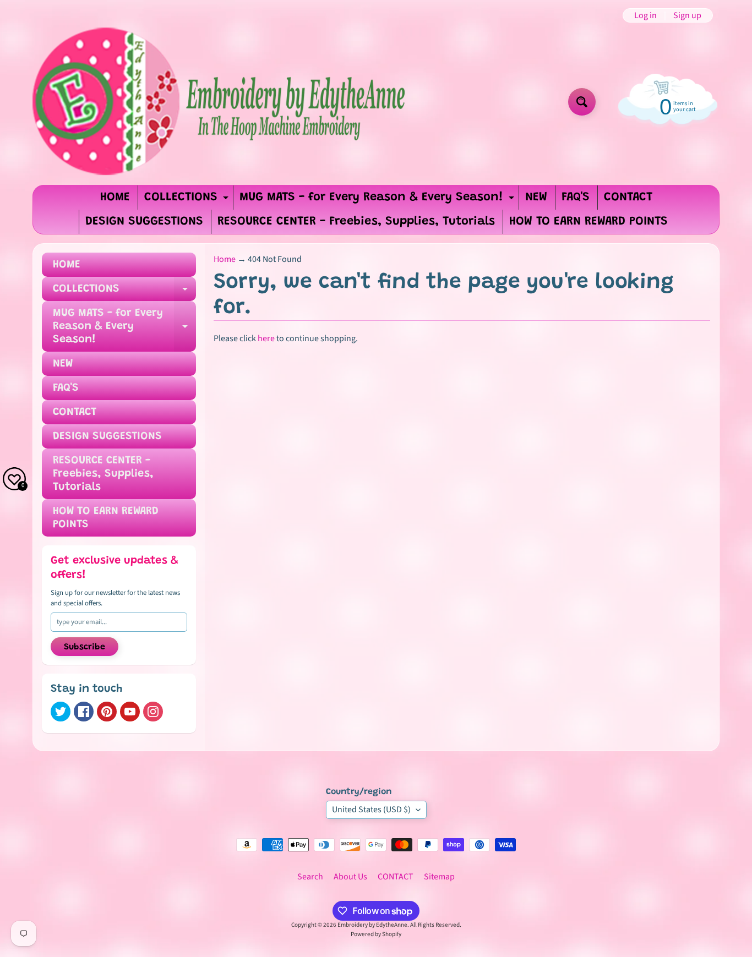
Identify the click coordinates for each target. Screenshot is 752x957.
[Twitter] (60, 711)
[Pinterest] (107, 711)
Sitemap (439, 877)
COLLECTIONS (187, 201)
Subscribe (84, 647)
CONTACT (628, 198)
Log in (645, 15)
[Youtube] (130, 711)
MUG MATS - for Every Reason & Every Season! (378, 201)
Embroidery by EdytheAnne (372, 925)
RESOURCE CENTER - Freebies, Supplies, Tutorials (356, 222)
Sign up (687, 15)
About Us (350, 877)
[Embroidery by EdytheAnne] (221, 102)
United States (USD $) (371, 809)
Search (310, 877)
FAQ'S (576, 198)
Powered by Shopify (376, 934)
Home (225, 259)
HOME (115, 198)
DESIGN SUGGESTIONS (144, 222)
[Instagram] (153, 711)
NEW (536, 198)
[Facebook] (84, 711)
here (266, 338)
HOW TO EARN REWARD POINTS (588, 222)
